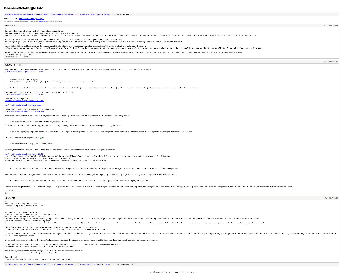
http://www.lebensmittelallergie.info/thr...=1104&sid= (24, 111)
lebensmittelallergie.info (23, 8)
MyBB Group (190, 272)
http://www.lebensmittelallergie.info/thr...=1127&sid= (24, 94)
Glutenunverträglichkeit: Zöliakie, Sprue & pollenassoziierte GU (73, 14)
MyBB (176, 272)
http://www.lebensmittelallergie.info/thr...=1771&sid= (24, 72)
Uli (6, 62)
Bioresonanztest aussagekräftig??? (31, 19)
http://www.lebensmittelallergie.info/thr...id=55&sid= (24, 105)
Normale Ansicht (42, 21)
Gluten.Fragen (103, 14)
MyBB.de (164, 272)
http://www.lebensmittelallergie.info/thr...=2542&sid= (24, 154)
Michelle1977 (10, 25)
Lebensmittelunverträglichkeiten (36, 14)
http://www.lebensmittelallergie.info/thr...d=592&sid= (24, 101)
